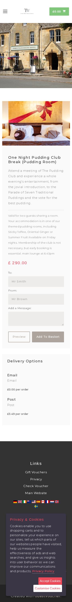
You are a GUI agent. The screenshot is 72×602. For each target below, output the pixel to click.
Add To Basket (48, 337)
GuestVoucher (48, 596)
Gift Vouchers (36, 472)
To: (10, 272)
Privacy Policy (43, 571)
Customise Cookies (48, 588)
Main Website (36, 493)
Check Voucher (35, 486)
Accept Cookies (50, 581)
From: (12, 290)
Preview (19, 337)
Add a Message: (20, 308)
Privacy (36, 479)
